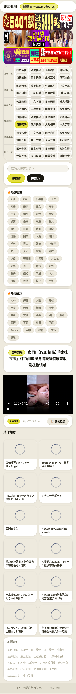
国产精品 (36, 124)
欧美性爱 (65, 133)
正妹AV (32, 662)
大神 (13, 300)
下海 (51, 322)
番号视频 (12, 669)
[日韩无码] (17, 352)
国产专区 (21, 149)
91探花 (50, 70)
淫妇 (13, 244)
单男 (13, 315)
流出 (25, 266)
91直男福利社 (47, 662)
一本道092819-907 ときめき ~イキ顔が (19, 596)
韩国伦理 (21, 102)
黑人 (25, 244)
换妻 (13, 221)
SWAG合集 (13, 676)
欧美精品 (36, 70)
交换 (25, 315)
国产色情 (21, 70)
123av (24, 650)
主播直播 (50, 77)
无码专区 (50, 140)
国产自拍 (21, 93)
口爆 (13, 236)
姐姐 (25, 273)
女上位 (55, 258)
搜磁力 (35, 178)
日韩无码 (65, 93)
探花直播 (36, 156)
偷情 (25, 214)
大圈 (38, 300)
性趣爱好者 (40, 656)
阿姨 (38, 214)
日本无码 (50, 102)
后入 (51, 221)
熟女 (38, 206)
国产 (25, 236)
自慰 (13, 281)
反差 (13, 214)
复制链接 (58, 421)
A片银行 (54, 669)
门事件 (39, 199)
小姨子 (52, 244)
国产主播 (36, 140)
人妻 (38, 236)
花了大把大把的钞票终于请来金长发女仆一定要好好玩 (55, 631)
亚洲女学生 (12, 528)
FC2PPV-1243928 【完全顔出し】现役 (19, 629)
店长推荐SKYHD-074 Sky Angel (18, 464)
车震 (38, 221)
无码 (25, 251)
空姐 (51, 281)
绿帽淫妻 (65, 156)
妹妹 (38, 244)
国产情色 (21, 109)
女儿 (13, 251)
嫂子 (25, 206)
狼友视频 (25, 669)
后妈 (13, 273)
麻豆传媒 (63, 662)
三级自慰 (36, 93)
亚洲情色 (65, 140)
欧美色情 (65, 149)
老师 (51, 266)
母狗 (51, 229)
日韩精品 (21, 117)
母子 (51, 206)
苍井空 (27, 258)
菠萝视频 (12, 656)
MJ (50, 315)
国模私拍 (36, 109)
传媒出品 (65, 77)
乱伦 (13, 199)
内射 (51, 251)
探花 (25, 300)
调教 (40, 258)
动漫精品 (21, 86)
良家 (13, 308)
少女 (51, 273)
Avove (14, 330)
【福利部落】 (56, 656)
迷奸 (61, 315)
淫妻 (38, 315)
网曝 (13, 206)
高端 (51, 300)
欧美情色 (65, 109)
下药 (25, 322)
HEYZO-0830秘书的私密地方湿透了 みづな (55, 596)
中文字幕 (65, 86)
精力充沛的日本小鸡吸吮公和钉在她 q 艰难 (20, 563)
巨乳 (25, 229)
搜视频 (16, 178)
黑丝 (25, 281)
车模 (38, 322)
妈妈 (25, 199)
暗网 (51, 236)
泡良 (25, 308)
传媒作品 (21, 156)
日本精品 (36, 77)
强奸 (13, 229)
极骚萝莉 (50, 93)
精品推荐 (65, 70)
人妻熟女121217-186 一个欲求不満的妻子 (55, 563)
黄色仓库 (12, 650)
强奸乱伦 (50, 86)
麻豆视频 (36, 650)
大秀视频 (50, 124)
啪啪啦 (60, 650)
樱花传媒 (28, 676)
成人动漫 (65, 102)
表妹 (51, 214)
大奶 (13, 266)
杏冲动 (22, 662)
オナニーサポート (52, 496)
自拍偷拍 (21, 77)
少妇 (13, 258)
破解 (38, 251)
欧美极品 (36, 86)
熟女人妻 (21, 133)
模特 (40, 330)
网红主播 (50, 109)
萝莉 (38, 229)
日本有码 (36, 149)
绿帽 (38, 308)
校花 (38, 281)
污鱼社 (11, 662)
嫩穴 (38, 266)
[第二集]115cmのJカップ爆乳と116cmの (20, 497)
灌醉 (13, 322)
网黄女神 (50, 156)
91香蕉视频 (40, 669)
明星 (38, 273)
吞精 (28, 330)
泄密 (53, 199)
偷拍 (25, 221)
